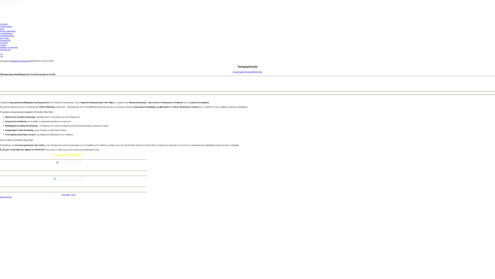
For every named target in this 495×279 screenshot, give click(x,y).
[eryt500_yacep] (68, 195)
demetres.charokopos (21, 61)
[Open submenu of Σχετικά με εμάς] (10, 38)
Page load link (6, 197)
